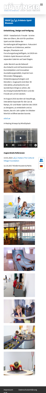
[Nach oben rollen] (41, 388)
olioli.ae (7, 118)
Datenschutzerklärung (28, 389)
